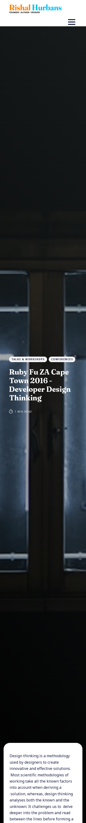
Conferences (62, 359)
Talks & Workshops (28, 359)
